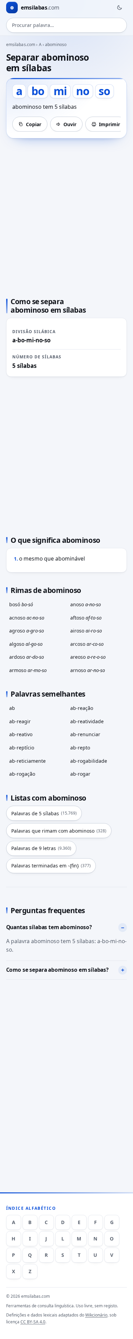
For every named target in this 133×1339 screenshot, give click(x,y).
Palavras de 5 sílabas (44, 813)
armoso (28, 670)
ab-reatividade (87, 721)
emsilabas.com (20, 44)
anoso (85, 604)
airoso (86, 630)
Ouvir (69, 124)
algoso (26, 644)
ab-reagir (20, 721)
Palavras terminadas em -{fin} (51, 865)
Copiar (33, 124)
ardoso (26, 657)
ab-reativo (20, 734)
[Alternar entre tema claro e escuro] (119, 7)
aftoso (86, 617)
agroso (26, 630)
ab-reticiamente (27, 761)
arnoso (87, 670)
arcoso (87, 644)
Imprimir (109, 124)
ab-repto (80, 747)
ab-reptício (21, 747)
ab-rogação (22, 774)
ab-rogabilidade (88, 761)
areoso (88, 657)
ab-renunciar (85, 734)
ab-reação (81, 708)
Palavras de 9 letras (41, 848)
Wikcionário (96, 1315)
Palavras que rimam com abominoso (58, 831)
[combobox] (66, 25)
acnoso (26, 617)
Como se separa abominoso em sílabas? (57, 969)
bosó (21, 604)
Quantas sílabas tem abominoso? (49, 927)
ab (12, 708)
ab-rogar (80, 774)
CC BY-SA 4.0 (32, 1322)
